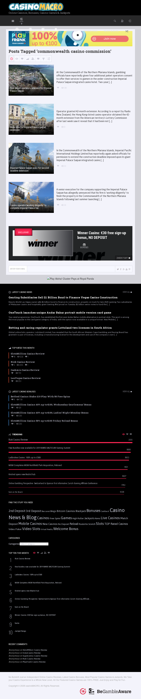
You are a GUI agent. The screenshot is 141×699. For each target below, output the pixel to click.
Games (66, 518)
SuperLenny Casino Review (35, 656)
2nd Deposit (17, 511)
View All (126, 292)
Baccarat (46, 511)
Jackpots (89, 518)
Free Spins (55, 518)
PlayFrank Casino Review (34, 662)
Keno (97, 518)
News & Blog (111, 31)
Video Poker (15, 529)
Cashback (105, 511)
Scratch (91, 524)
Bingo (53, 511)
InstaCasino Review (32, 653)
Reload (74, 523)
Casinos (43, 518)
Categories (14, 544)
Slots (100, 524)
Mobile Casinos (30, 524)
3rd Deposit (33, 511)
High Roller (78, 518)
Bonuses (93, 510)
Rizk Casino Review (31, 659)
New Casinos (49, 523)
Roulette (83, 524)
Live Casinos (110, 518)
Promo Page (91, 31)
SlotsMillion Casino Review (35, 650)
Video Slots (31, 529)
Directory (72, 31)
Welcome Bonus (65, 529)
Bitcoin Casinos (66, 511)
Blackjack (80, 511)
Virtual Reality (47, 529)
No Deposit (63, 524)
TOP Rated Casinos (116, 523)
